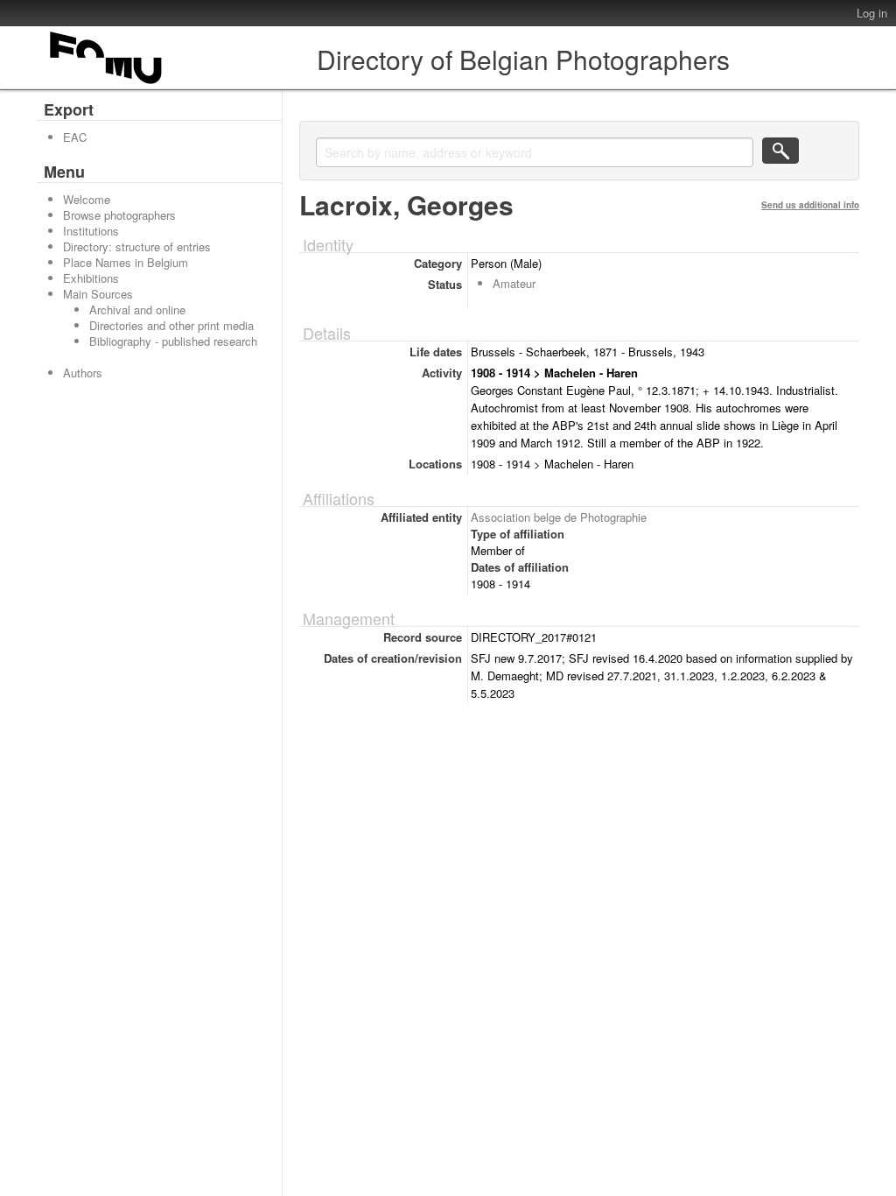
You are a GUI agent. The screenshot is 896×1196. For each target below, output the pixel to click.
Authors (82, 372)
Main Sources (98, 293)
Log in (872, 12)
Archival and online (137, 309)
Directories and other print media (171, 325)
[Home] (107, 83)
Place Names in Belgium (125, 262)
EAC (75, 137)
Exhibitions (91, 278)
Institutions (91, 230)
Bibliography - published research (173, 341)
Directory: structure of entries (137, 246)
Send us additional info (810, 205)
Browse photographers (119, 215)
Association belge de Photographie (559, 517)
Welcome (86, 199)
